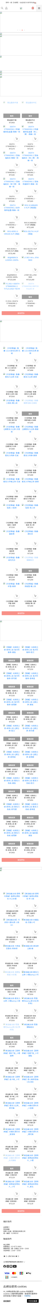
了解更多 (27, 1295)
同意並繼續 (32, 1301)
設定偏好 (7, 1301)
